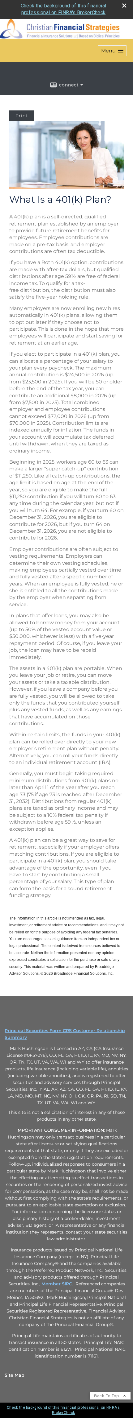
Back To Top (107, 1395)
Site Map (14, 1375)
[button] (112, 50)
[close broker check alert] (124, 5)
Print (21, 115)
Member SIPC (56, 1284)
